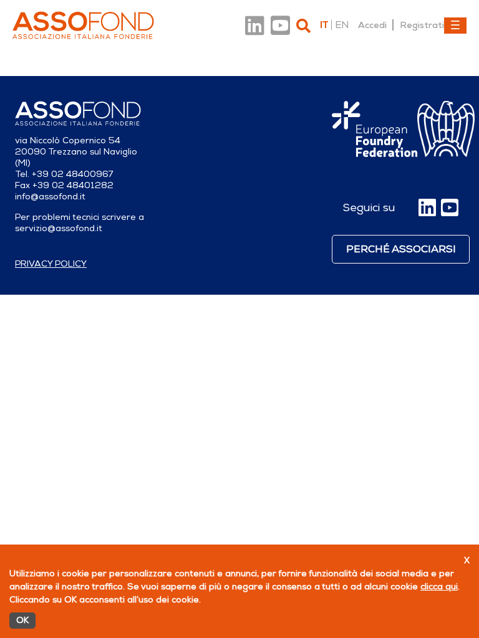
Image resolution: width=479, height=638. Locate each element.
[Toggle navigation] (455, 25)
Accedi (372, 25)
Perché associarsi (401, 249)
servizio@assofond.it (58, 228)
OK (22, 620)
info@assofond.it (50, 196)
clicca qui (439, 586)
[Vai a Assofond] (83, 25)
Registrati (422, 25)
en (342, 25)
